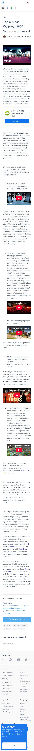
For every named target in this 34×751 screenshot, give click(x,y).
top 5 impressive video (20, 625)
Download (17, 121)
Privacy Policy (8, 734)
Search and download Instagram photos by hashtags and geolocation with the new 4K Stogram (16, 609)
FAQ (21, 678)
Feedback (23, 686)
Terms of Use (6, 703)
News (21, 706)
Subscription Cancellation (24, 690)
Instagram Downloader (5, 678)
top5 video (7, 629)
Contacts (22, 709)
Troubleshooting (25, 681)
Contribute (23, 712)
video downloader (19, 629)
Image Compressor (7, 685)
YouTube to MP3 (7, 682)
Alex (10, 37)
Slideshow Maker (7, 691)
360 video (7, 625)
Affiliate (22, 714)
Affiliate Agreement (7, 706)
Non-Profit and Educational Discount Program (25, 719)
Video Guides (24, 675)
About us (22, 703)
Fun (4, 17)
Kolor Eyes (23, 549)
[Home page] (3, 3)
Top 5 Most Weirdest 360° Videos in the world (16, 26)
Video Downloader (7, 672)
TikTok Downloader (8, 675)
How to (22, 672)
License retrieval (25, 684)
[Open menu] (31, 2)
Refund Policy (6, 712)
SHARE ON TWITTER (18, 619)
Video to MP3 (6, 688)
